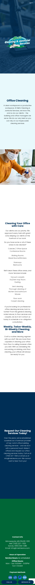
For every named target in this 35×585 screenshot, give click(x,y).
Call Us (9, 582)
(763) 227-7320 (19, 543)
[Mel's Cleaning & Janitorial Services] (17, 42)
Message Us (25, 582)
